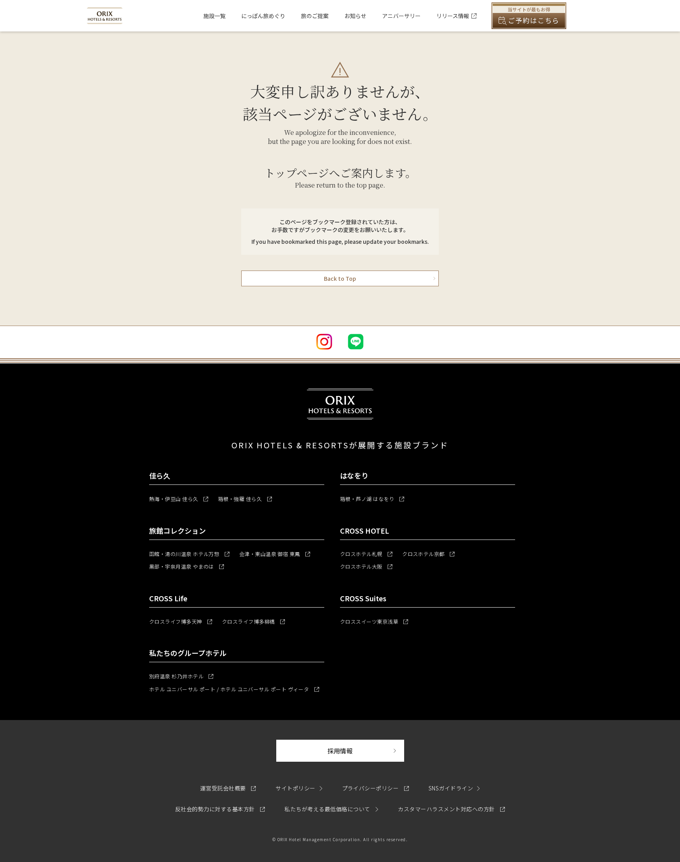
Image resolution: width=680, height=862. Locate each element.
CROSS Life (168, 598)
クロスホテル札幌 (366, 554)
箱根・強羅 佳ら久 (245, 499)
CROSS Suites (363, 598)
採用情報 (365, 750)
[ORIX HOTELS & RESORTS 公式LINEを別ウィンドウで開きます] (355, 341)
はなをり (354, 475)
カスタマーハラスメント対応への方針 (451, 809)
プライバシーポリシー (375, 788)
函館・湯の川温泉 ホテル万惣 (189, 554)
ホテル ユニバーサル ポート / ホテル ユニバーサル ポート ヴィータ (234, 689)
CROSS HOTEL (364, 530)
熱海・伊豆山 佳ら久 (178, 499)
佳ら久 (159, 475)
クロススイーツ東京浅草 (374, 621)
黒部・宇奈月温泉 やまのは (186, 566)
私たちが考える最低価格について (328, 809)
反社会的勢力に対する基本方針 (220, 809)
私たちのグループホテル (188, 653)
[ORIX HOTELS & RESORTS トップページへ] (104, 19)
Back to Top (340, 278)
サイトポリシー (295, 788)
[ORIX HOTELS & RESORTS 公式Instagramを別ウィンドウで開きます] (324, 341)
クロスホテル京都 (428, 554)
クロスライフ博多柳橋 (253, 621)
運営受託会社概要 (228, 788)
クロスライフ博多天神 (180, 621)
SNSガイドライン (451, 788)
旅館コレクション (177, 530)
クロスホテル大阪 (366, 566)
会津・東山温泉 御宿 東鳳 (274, 554)
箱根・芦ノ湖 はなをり (372, 499)
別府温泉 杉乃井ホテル (181, 676)
